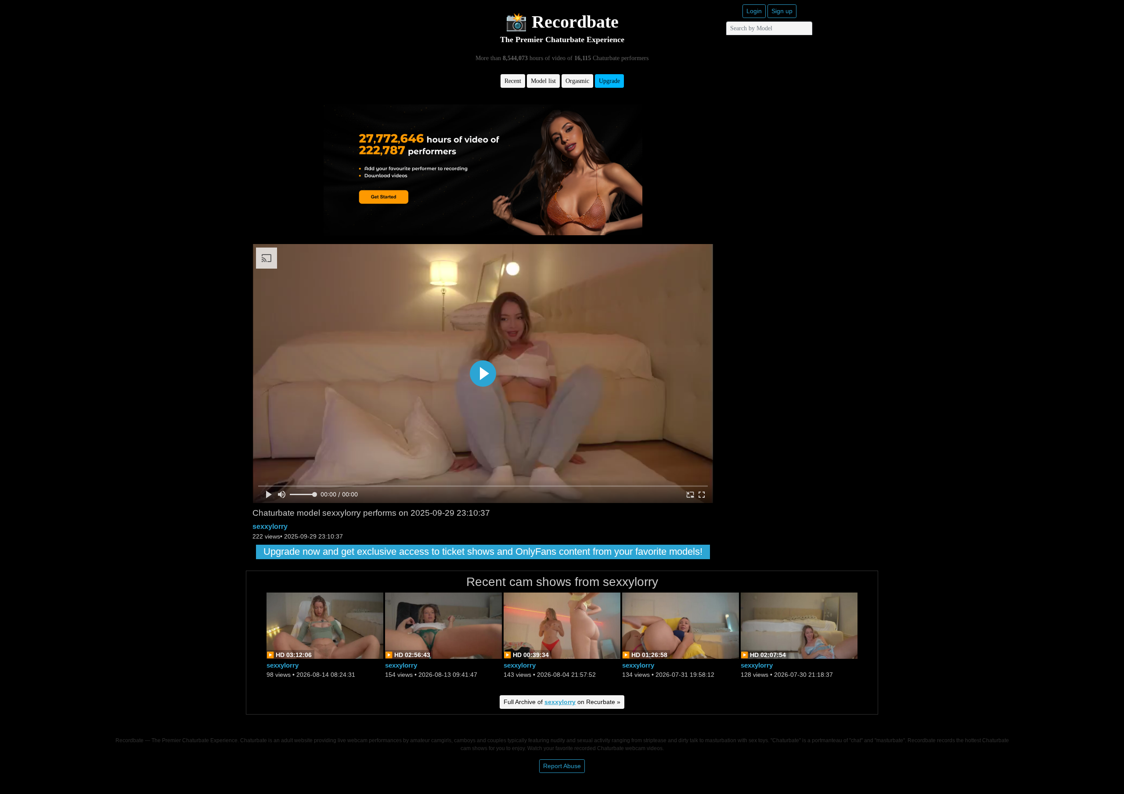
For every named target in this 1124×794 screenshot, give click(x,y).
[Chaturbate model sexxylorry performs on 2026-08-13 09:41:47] (443, 625)
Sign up (782, 10)
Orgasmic (577, 81)
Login (754, 10)
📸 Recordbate (562, 22)
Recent (512, 81)
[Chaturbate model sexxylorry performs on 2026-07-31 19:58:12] (680, 625)
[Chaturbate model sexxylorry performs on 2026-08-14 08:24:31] (325, 625)
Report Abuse (562, 765)
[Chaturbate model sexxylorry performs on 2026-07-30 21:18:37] (799, 625)
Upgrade (609, 81)
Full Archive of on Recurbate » (562, 701)
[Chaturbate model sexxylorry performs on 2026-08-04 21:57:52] (562, 625)
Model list (543, 81)
